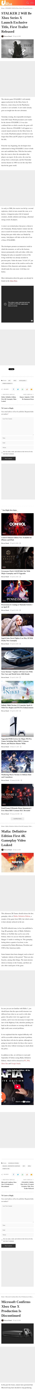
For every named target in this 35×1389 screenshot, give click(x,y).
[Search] (27, 3)
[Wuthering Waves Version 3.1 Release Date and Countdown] (17, 761)
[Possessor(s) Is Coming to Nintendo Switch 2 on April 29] (17, 591)
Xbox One (4, 1063)
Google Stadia (15, 1063)
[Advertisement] (17, 79)
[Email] (31, 389)
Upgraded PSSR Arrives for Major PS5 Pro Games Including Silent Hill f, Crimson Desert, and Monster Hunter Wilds (16, 741)
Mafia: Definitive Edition (22, 916)
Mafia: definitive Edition (11, 1166)
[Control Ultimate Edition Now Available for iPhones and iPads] (17, 524)
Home (2, 8)
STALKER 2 (23, 380)
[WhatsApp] (22, 389)
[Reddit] (27, 389)
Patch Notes (10, 667)
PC (10, 380)
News (4, 533)
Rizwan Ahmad (8, 36)
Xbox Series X (7, 383)
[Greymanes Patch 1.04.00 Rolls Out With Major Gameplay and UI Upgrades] (17, 558)
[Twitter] (18, 389)
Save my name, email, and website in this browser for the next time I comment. (18, 453)
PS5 (15, 380)
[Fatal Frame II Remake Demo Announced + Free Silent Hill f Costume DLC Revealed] (17, 795)
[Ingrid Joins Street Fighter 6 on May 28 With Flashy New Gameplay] (17, 625)
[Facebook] (13, 389)
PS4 (28, 1060)
